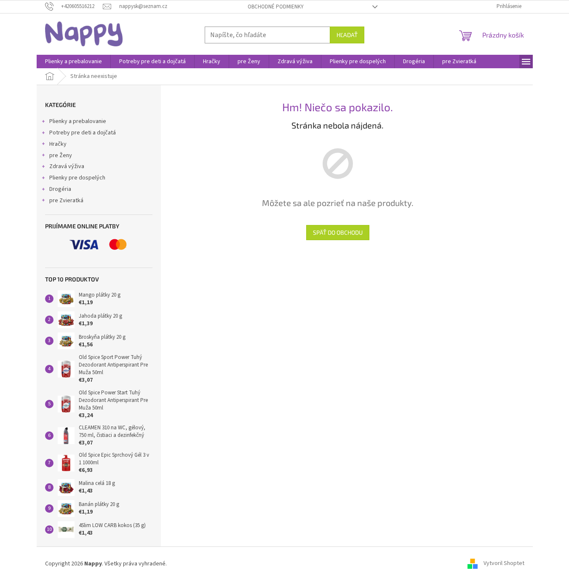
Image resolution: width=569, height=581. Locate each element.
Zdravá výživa (66, 166)
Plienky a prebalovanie (77, 121)
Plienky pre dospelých (77, 178)
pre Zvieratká (66, 200)
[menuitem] (73, 61)
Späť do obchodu (338, 232)
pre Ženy (60, 155)
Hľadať (347, 34)
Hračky (58, 144)
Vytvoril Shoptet (504, 564)
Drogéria (60, 189)
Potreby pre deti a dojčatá (82, 133)
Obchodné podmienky (276, 7)
